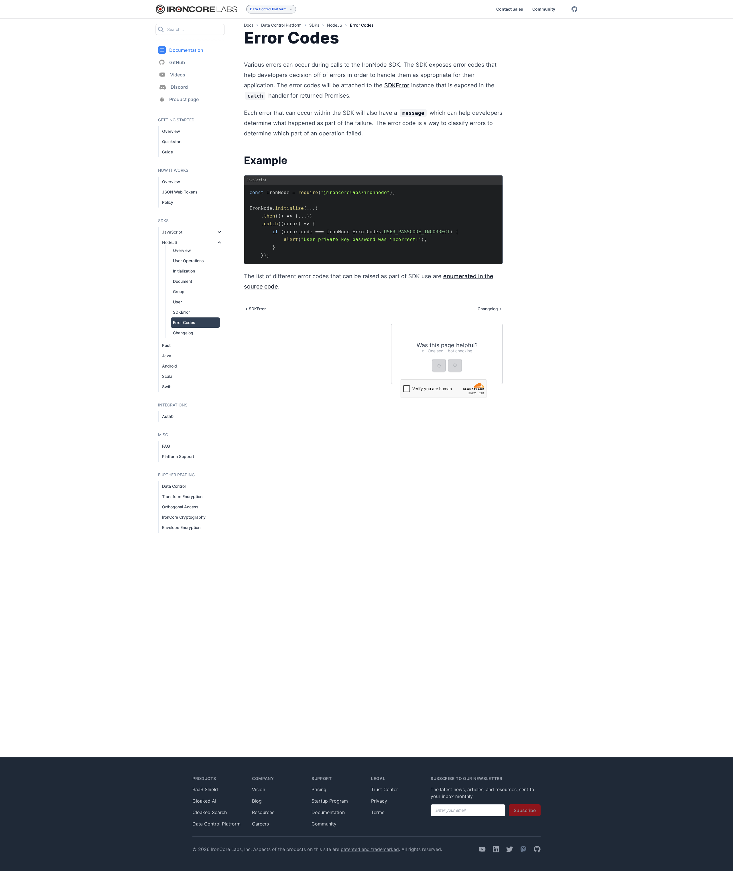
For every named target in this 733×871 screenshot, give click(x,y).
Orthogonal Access (180, 506)
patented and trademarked (370, 849)
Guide (167, 151)
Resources (263, 812)
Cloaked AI (204, 801)
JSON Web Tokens (180, 191)
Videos (177, 75)
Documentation (186, 50)
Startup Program (330, 801)
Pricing (319, 789)
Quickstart (172, 141)
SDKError (181, 312)
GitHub (177, 62)
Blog (257, 801)
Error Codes (184, 322)
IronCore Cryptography (184, 517)
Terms (377, 812)
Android (169, 366)
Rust (166, 345)
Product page (184, 99)
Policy (167, 202)
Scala (167, 376)
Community (543, 9)
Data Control (174, 486)
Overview (171, 131)
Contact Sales (509, 9)
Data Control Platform (216, 824)
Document (182, 281)
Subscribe (525, 810)
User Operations (188, 260)
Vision (258, 789)
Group (178, 291)
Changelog (183, 332)
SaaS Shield (205, 789)
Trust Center (384, 789)
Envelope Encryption (181, 527)
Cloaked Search (209, 812)
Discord (179, 87)
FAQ (166, 446)
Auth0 (168, 416)
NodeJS (169, 242)
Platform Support (178, 456)
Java (166, 355)
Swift (167, 386)
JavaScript (172, 232)
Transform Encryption (182, 496)
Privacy (379, 801)
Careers (260, 824)
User (177, 301)
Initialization (184, 270)
